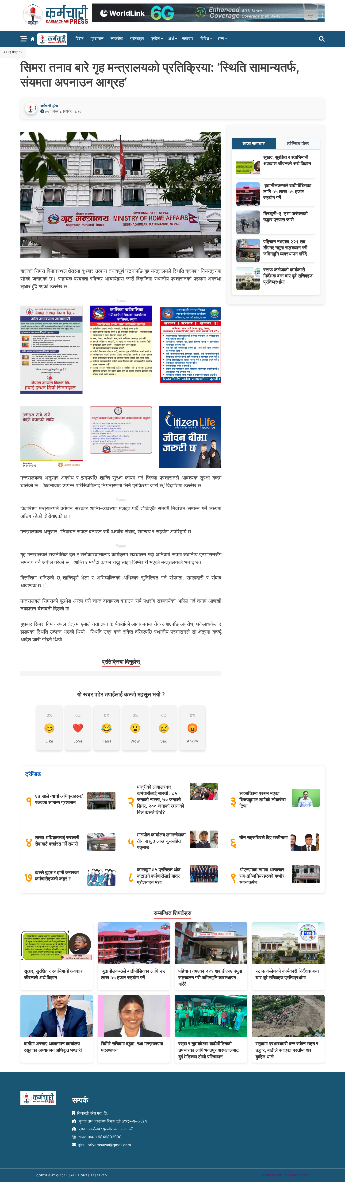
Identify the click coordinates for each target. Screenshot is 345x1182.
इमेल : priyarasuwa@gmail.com (104, 1145)
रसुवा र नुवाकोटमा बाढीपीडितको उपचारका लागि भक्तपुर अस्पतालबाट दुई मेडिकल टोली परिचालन (208, 1050)
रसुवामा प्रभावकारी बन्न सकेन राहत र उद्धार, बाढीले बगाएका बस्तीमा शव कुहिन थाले (287, 1050)
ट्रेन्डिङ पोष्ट (298, 143)
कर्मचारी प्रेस (49, 105)
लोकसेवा (117, 38)
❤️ (78, 728)
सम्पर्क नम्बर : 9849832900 (99, 1137)
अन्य (220, 38)
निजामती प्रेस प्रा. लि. (92, 1113)
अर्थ (171, 38)
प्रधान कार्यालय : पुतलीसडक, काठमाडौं (105, 1129)
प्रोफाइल (137, 38)
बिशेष (80, 38)
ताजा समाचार (254, 143)
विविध (204, 38)
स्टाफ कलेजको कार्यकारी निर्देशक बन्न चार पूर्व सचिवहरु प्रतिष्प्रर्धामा (287, 276)
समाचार (187, 38)
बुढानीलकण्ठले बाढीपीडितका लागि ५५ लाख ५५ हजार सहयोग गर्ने (287, 191)
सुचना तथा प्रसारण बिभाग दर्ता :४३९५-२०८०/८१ (112, 1121)
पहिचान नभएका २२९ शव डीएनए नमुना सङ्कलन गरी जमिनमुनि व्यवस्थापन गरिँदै (285, 248)
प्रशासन (97, 38)
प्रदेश (155, 38)
